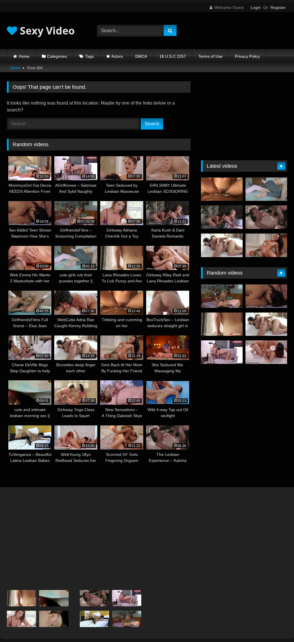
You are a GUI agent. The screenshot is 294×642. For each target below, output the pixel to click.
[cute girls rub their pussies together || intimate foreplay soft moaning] (266, 189)
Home (24, 56)
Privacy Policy (247, 56)
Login (256, 7)
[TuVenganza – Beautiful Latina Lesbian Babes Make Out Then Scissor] (94, 619)
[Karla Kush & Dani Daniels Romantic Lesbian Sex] (222, 217)
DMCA (141, 56)
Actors (117, 56)
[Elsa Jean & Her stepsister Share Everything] (53, 619)
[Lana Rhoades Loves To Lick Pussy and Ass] (222, 324)
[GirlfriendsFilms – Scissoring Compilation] (222, 296)
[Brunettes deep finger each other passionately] (222, 245)
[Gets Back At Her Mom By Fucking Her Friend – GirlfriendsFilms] (266, 245)
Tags (89, 56)
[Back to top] (276, 625)
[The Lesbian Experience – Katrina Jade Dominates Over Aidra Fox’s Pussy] (266, 217)
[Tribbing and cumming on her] (222, 189)
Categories (57, 56)
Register (278, 7)
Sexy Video (46, 31)
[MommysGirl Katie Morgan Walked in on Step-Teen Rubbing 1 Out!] (266, 352)
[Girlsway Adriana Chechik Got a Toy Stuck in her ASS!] (21, 619)
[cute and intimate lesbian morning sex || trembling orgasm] (53, 598)
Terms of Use (210, 56)
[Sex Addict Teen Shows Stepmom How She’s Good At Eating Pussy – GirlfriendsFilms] (266, 296)
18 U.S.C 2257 (172, 56)
